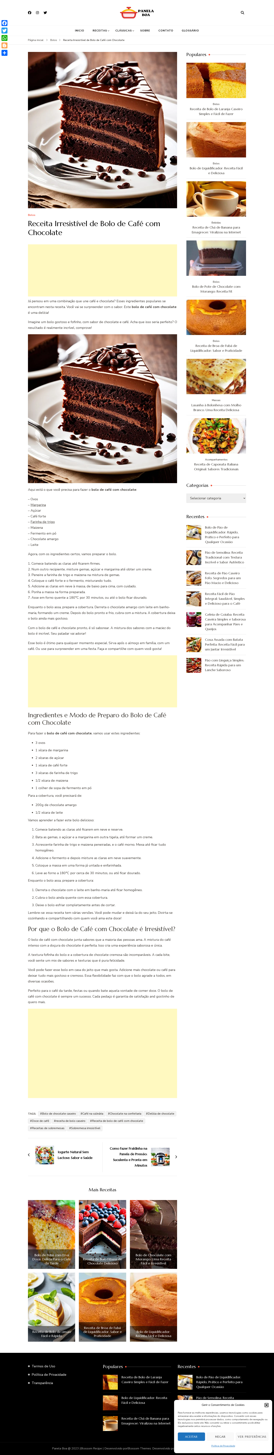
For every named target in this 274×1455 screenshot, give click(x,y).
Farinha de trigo (43, 522)
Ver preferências (252, 1436)
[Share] (4, 53)
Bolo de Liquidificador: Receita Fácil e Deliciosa (153, 1334)
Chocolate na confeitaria (125, 1114)
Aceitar (191, 1436)
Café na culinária (92, 1114)
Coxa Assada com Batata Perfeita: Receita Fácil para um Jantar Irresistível (225, 644)
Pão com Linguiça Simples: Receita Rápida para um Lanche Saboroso (224, 665)
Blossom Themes (139, 1448)
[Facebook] (4, 23)
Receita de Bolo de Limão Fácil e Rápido (51, 1334)
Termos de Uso (43, 1366)
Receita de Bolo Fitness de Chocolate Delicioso (102, 1261)
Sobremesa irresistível (85, 1128)
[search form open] (242, 13)
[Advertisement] (102, 270)
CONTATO (165, 30)
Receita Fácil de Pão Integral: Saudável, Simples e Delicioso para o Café (225, 599)
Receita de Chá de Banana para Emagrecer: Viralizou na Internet (216, 229)
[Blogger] (4, 45)
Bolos (31, 215)
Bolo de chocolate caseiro (59, 1114)
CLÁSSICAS (123, 30)
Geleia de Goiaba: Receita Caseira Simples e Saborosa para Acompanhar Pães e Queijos (225, 621)
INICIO (79, 30)
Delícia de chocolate (161, 1114)
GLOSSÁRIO (190, 30)
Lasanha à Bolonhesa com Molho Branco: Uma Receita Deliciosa (216, 407)
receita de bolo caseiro (70, 1121)
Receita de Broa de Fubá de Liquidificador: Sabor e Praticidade (102, 1332)
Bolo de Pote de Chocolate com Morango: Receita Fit (216, 288)
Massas (216, 400)
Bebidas (216, 222)
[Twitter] (4, 30)
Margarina (38, 505)
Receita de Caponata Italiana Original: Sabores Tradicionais (216, 466)
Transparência (42, 1383)
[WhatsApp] (4, 38)
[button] (266, 1405)
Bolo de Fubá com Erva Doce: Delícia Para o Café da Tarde (51, 1259)
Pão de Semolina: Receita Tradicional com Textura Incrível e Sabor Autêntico (224, 557)
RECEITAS (100, 30)
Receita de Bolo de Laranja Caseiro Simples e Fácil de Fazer (216, 111)
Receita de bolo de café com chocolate (117, 1121)
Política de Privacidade (223, 1445)
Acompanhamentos (216, 459)
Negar (220, 1436)
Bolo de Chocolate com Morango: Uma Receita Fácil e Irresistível (153, 1259)
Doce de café (40, 1121)
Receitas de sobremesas (48, 1128)
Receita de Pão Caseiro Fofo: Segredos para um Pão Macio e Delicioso (223, 578)
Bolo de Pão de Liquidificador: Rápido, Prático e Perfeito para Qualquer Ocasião (222, 534)
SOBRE (145, 30)
